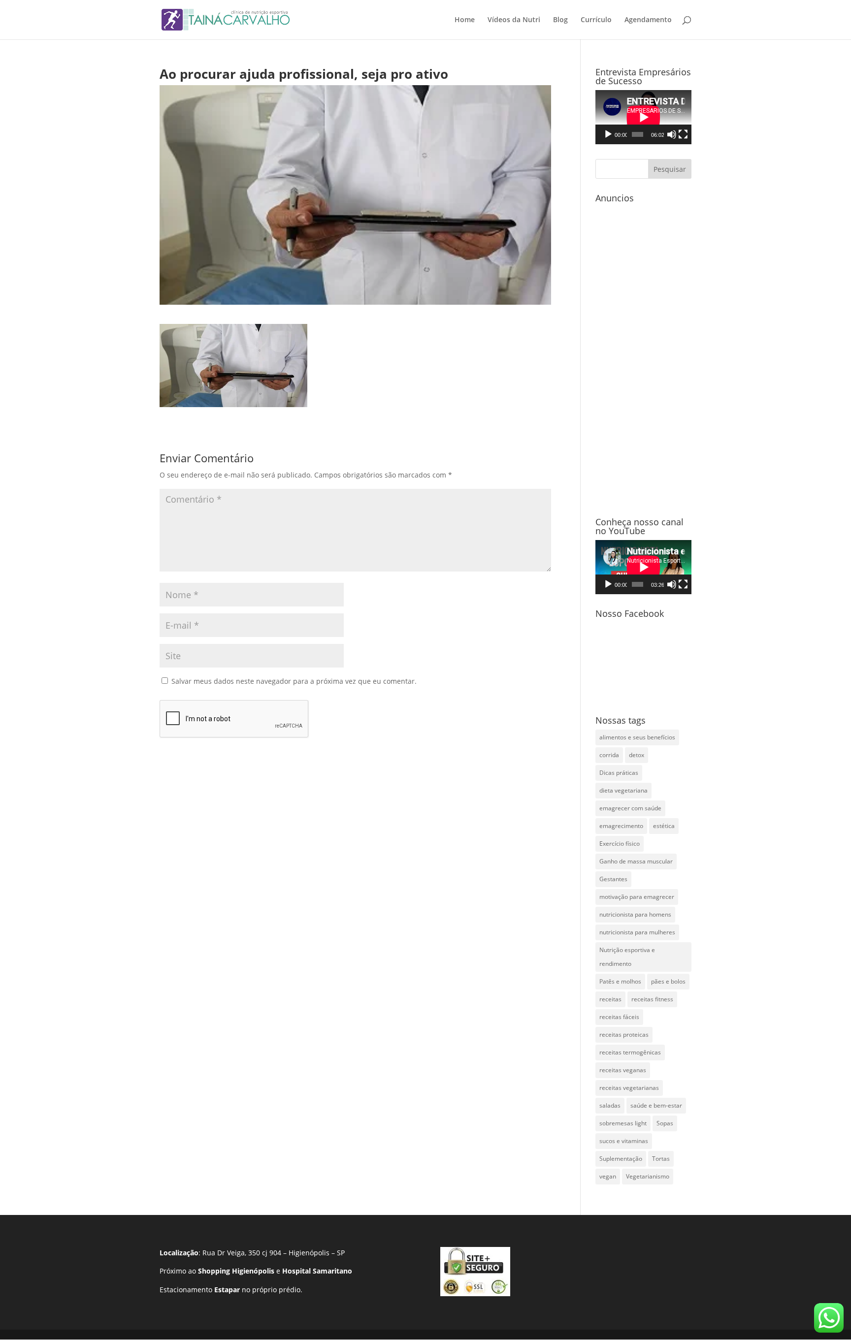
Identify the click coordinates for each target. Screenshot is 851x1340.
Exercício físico (619, 843)
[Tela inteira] (683, 134)
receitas (610, 999)
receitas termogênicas (630, 1052)
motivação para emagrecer (636, 897)
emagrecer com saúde (630, 808)
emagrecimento (621, 826)
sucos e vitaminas (623, 1141)
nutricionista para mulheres (637, 932)
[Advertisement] (643, 355)
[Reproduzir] (608, 134)
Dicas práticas (618, 772)
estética (664, 826)
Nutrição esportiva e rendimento (627, 957)
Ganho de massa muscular (636, 861)
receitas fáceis (619, 1017)
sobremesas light (623, 1123)
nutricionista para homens (635, 914)
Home (465, 20)
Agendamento (648, 20)
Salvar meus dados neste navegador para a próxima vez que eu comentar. (294, 681)
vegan (607, 1176)
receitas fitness (652, 999)
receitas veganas (622, 1070)
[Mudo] (672, 134)
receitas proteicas (624, 1034)
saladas (610, 1105)
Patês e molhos (620, 981)
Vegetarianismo (647, 1176)
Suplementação (620, 1158)
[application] (643, 117)
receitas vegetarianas (629, 1088)
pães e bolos (668, 981)
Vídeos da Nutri (514, 20)
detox (636, 755)
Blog (560, 20)
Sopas (664, 1123)
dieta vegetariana (623, 790)
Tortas (661, 1158)
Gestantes (613, 879)
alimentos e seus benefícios (637, 737)
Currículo (596, 20)
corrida (609, 755)
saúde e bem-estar (656, 1105)
